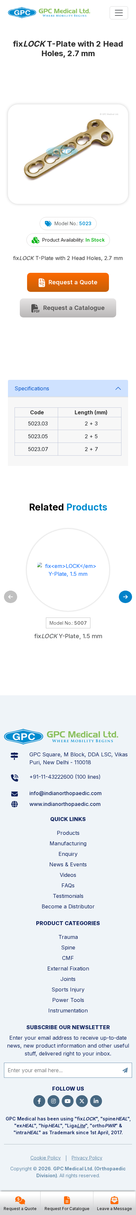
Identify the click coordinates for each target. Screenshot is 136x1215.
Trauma (68, 937)
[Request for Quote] (20, 1201)
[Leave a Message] (114, 1201)
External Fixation (68, 968)
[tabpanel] (68, 423)
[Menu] (119, 12)
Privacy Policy (87, 1158)
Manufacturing (68, 843)
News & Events (68, 864)
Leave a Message (114, 1208)
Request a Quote (72, 282)
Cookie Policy (45, 1158)
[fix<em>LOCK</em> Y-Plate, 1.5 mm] (68, 570)
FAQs (68, 885)
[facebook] (39, 1101)
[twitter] (82, 1101)
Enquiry (68, 854)
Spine (68, 947)
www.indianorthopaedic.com (65, 804)
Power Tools (68, 1000)
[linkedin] (96, 1101)
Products (68, 833)
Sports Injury (68, 989)
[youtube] (68, 1101)
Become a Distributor (68, 906)
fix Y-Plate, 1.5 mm (68, 636)
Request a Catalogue (73, 307)
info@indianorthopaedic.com (65, 793)
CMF (68, 958)
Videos (68, 875)
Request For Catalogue (67, 1208)
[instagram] (53, 1101)
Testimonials (68, 896)
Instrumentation (68, 1010)
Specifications (32, 388)
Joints (68, 979)
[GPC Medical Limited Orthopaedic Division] (50, 12)
